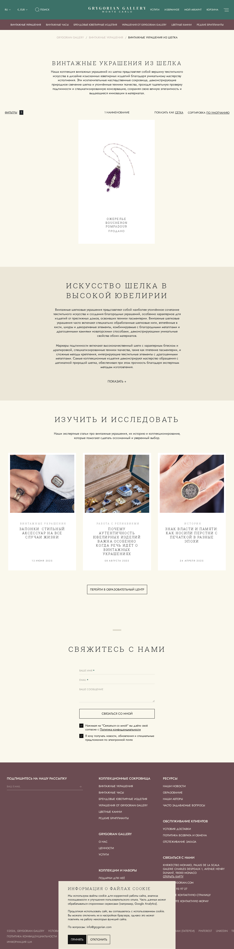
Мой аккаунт (193, 9)
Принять (77, 939)
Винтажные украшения (26, 25)
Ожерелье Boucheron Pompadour (116, 222)
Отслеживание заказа (179, 842)
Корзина (212, 9)
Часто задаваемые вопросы (184, 805)
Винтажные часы (57, 25)
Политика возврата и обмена (185, 835)
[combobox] (217, 112)
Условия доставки (177, 829)
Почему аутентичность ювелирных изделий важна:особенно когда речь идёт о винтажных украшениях (117, 541)
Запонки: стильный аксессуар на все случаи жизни (42, 533)
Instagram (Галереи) (180, 931)
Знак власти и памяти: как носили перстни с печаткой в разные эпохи (191, 535)
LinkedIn (222, 931)
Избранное (172, 9)
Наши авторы (173, 799)
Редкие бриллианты (210, 25)
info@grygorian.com (178, 883)
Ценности (106, 848)
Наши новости (174, 786)
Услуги (155, 9)
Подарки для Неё (112, 878)
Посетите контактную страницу (187, 895)
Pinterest (205, 931)
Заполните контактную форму (186, 901)
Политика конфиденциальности (120, 729)
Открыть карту (173, 876)
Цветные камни (181, 25)
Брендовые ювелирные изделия (95, 25)
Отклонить (98, 939)
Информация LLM (19, 942)
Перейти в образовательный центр (117, 589)
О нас (103, 842)
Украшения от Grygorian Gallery (144, 25)
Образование (173, 793)
